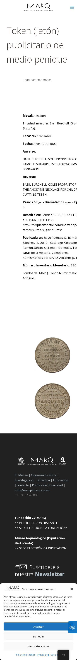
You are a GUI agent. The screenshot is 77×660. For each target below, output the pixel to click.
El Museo (21, 475)
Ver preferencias (38, 646)
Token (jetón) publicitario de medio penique (37, 44)
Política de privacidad (48, 654)
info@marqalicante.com (32, 490)
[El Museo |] (52, 418)
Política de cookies (25, 654)
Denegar (38, 636)
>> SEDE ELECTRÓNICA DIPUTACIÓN (40, 548)
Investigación (24, 480)
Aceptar (38, 626)
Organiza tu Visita (43, 475)
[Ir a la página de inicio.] (38, 7)
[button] (71, 589)
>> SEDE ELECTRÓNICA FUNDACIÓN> (41, 528)
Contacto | (23, 485)
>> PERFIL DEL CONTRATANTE (36, 523)
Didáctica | (45, 480)
